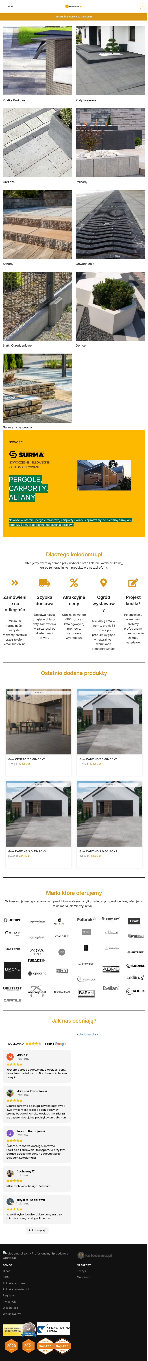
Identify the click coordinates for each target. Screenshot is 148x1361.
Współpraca (10, 1307)
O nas (6, 1271)
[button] (142, 6)
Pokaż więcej (37, 1230)
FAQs (6, 1277)
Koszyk (81, 1271)
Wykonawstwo (12, 1313)
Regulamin (9, 1295)
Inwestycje (10, 1301)
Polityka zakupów (14, 1283)
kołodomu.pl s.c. (88, 1034)
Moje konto (84, 1277)
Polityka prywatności (16, 1289)
